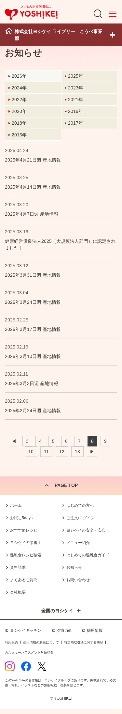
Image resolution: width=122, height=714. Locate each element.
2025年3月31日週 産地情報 (33, 275)
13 (77, 451)
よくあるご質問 (23, 580)
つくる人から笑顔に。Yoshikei (31, 12)
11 (46, 451)
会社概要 (18, 592)
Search (98, 13)
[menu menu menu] (112, 13)
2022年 (19, 99)
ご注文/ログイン (80, 518)
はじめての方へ (80, 505)
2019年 (75, 111)
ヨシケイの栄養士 (25, 542)
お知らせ (74, 567)
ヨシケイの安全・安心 (85, 530)
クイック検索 (107, 694)
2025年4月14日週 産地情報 (33, 187)
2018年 (19, 123)
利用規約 (11, 642)
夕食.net (64, 630)
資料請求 (18, 567)
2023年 (75, 87)
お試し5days (21, 518)
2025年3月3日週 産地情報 (31, 383)
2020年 (19, 111)
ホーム (16, 505)
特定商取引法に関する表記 (83, 642)
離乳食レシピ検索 (25, 555)
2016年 (19, 134)
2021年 (75, 99)
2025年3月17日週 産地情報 (33, 329)
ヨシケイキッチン (25, 630)
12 (61, 451)
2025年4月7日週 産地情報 (31, 214)
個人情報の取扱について (41, 642)
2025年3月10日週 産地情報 (33, 356)
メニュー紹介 (78, 542)
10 (31, 451)
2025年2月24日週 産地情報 (33, 410)
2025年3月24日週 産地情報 (33, 302)
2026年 (19, 76)
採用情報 (94, 630)
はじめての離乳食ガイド (87, 555)
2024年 (19, 87)
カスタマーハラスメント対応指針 (29, 652)
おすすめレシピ (23, 530)
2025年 (75, 76)
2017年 (75, 123)
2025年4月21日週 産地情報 (33, 160)
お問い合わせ (78, 580)
